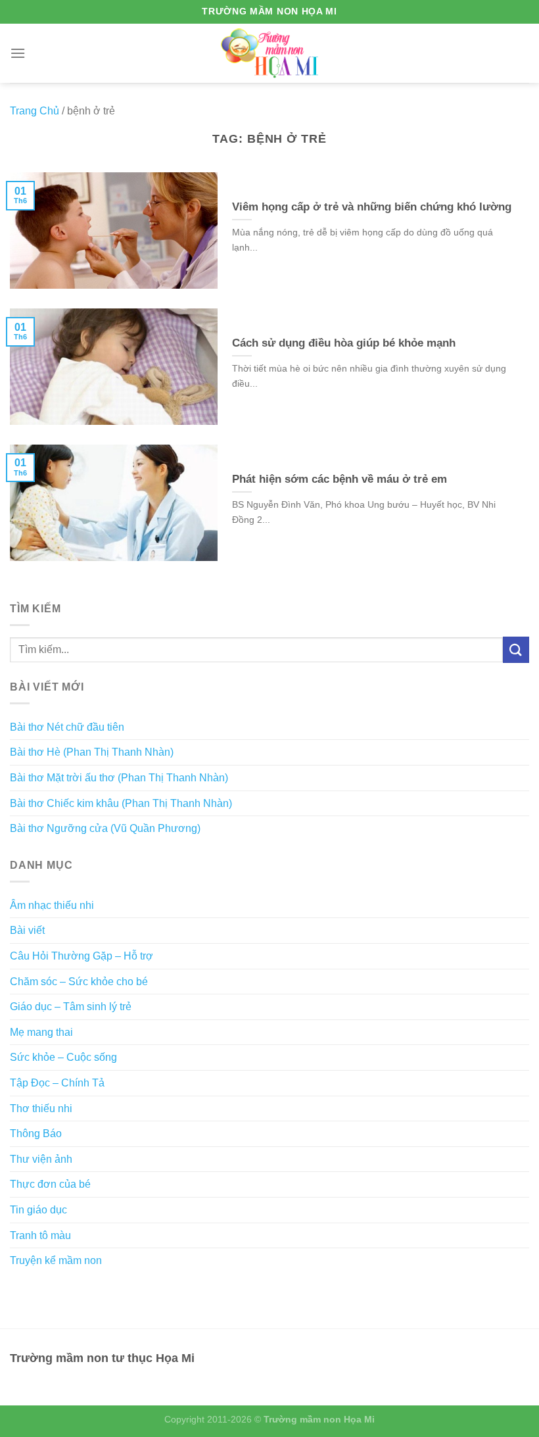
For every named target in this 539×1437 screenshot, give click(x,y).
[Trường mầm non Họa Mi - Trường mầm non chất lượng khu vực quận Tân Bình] (270, 53)
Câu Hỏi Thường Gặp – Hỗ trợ (81, 956)
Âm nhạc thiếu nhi (52, 905)
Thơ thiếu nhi (41, 1108)
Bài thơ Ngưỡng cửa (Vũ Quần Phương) (105, 828)
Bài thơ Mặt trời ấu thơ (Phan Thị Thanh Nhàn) (119, 777)
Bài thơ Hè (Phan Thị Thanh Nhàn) (92, 752)
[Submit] (516, 649)
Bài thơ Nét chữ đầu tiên (67, 727)
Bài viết (27, 930)
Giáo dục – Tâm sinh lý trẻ (70, 1006)
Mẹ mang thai (41, 1032)
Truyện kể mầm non (56, 1260)
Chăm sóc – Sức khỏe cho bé (79, 981)
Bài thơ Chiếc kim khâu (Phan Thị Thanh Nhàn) (121, 803)
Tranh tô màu (40, 1235)
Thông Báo (36, 1133)
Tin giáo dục (38, 1209)
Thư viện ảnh (41, 1159)
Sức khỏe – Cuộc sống (63, 1057)
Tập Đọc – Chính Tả (57, 1082)
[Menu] (18, 53)
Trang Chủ (34, 110)
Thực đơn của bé (50, 1184)
